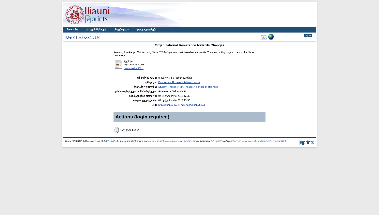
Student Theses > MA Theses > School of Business (188, 86)
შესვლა (70, 37)
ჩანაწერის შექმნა (89, 37)
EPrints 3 (110, 141)
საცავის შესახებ (96, 29)
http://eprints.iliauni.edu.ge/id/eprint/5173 (181, 104)
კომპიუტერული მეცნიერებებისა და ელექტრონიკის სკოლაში (170, 141)
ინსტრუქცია (121, 29)
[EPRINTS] (96, 25)
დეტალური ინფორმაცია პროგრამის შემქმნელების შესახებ (258, 141)
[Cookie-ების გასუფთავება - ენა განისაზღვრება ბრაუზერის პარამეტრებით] (271, 35)
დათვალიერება (147, 29)
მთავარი (72, 29)
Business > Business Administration (179, 82)
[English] (264, 35)
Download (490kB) (134, 68)
